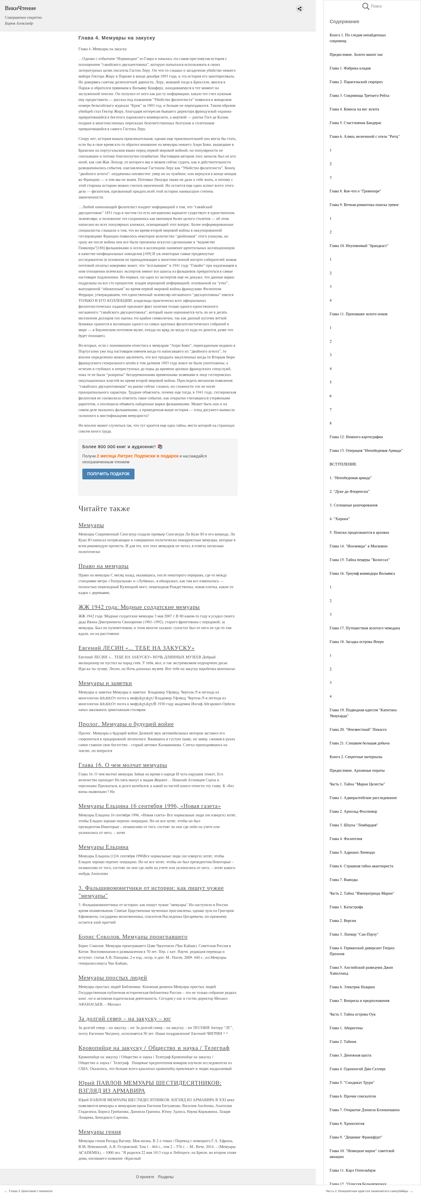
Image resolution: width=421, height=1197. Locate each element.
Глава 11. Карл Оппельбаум (352, 1170)
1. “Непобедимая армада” (351, 477)
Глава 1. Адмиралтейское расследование (363, 797)
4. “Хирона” (340, 518)
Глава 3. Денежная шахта (350, 1055)
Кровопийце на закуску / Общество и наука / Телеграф (154, 1047)
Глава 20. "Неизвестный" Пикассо (358, 729)
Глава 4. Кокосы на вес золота (354, 108)
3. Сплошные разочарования (353, 504)
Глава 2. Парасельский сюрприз (356, 81)
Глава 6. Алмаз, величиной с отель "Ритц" (365, 136)
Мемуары (91, 525)
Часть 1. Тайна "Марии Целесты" (357, 783)
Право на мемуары (103, 566)
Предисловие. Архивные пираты (357, 770)
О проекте (145, 1177)
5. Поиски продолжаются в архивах (359, 532)
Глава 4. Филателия (346, 838)
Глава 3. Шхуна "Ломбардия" (354, 824)
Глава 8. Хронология (347, 1123)
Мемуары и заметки (105, 683)
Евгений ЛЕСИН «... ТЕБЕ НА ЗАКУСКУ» (136, 648)
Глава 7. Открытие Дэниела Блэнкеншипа (365, 1109)
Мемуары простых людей (112, 977)
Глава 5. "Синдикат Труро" (352, 1082)
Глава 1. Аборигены (346, 1027)
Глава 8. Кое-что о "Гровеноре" (355, 190)
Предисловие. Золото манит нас (356, 54)
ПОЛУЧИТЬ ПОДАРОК (108, 474)
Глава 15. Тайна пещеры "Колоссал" (360, 559)
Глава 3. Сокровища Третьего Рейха (359, 95)
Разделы (166, 1177)
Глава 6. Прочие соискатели (353, 1095)
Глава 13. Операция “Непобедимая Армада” (366, 450)
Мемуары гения (99, 1131)
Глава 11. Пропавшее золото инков (359, 313)
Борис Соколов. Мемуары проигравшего (133, 936)
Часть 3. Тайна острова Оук (353, 1014)
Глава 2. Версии (343, 920)
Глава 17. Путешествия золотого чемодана (365, 627)
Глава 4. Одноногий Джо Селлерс (358, 1068)
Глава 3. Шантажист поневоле (31, 1191)
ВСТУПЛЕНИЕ (343, 463)
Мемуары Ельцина (103, 847)
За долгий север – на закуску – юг (124, 1018)
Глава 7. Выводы (344, 879)
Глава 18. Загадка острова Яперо (357, 641)
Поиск (371, 6)
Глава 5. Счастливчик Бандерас (356, 122)
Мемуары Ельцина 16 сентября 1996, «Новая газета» (149, 806)
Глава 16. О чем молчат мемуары (122, 765)
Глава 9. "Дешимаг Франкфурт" (356, 1136)
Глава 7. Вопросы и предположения (359, 1000)
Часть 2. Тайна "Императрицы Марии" (362, 893)
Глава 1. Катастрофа (346, 906)
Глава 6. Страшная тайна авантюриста (361, 865)
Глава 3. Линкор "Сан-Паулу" (354, 934)
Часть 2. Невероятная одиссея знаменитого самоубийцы (367, 1191)
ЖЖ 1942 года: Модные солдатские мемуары (139, 607)
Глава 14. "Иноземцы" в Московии (359, 545)
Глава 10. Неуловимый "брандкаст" (359, 245)
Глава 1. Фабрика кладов (350, 67)
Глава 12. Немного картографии (356, 436)
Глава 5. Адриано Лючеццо (352, 852)
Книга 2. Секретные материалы (356, 756)
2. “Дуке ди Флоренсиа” (350, 491)
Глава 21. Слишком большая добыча (360, 742)
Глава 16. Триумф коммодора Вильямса (362, 573)
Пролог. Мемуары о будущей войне (126, 724)
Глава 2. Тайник (343, 1041)
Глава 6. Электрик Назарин (352, 986)
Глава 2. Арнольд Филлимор (353, 811)
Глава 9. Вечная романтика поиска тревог (364, 204)
